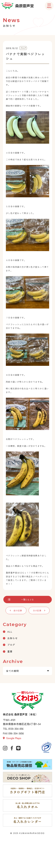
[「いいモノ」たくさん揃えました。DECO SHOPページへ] (27, 777)
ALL (9, 631)
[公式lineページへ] (18, 748)
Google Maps (13, 738)
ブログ (11, 644)
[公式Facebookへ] (12, 748)
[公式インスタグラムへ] (5, 748)
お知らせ (12, 638)
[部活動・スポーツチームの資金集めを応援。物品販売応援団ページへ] (27, 764)
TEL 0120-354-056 (13, 728)
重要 (9, 651)
